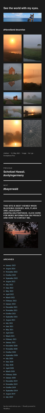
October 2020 (11, 352)
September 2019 (12, 390)
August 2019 (10, 393)
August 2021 (10, 320)
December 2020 (11, 345)
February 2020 (11, 374)
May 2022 (9, 291)
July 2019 (9, 397)
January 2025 (11, 265)
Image (24, 153)
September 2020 (12, 355)
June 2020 (9, 361)
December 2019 (11, 381)
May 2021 (9, 329)
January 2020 (11, 377)
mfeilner (6, 153)
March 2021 (10, 336)
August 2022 (10, 281)
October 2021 (11, 313)
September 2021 (12, 316)
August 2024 (10, 268)
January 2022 (11, 304)
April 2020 (10, 368)
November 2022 (11, 271)
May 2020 (9, 365)
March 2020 (10, 371)
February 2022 (11, 300)
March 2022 (10, 297)
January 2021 (11, 342)
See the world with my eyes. (21, 8)
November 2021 (11, 310)
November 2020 (11, 349)
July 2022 (9, 284)
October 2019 (11, 387)
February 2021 (11, 339)
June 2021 (9, 326)
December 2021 (11, 307)
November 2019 (11, 384)
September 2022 (12, 278)
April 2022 (10, 294)
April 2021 (10, 332)
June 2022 (9, 288)
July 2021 (9, 323)
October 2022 (11, 275)
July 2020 (9, 358)
